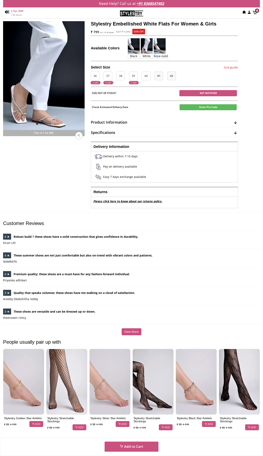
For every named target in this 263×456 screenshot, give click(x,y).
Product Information (109, 122)
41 (158, 76)
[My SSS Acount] (249, 12)
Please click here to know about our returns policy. (127, 201)
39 (133, 76)
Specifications (103, 132)
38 (120, 76)
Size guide (231, 67)
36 (95, 76)
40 (146, 76)
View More (131, 332)
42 (171, 76)
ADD (37, 424)
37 (108, 76)
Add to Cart (133, 446)
